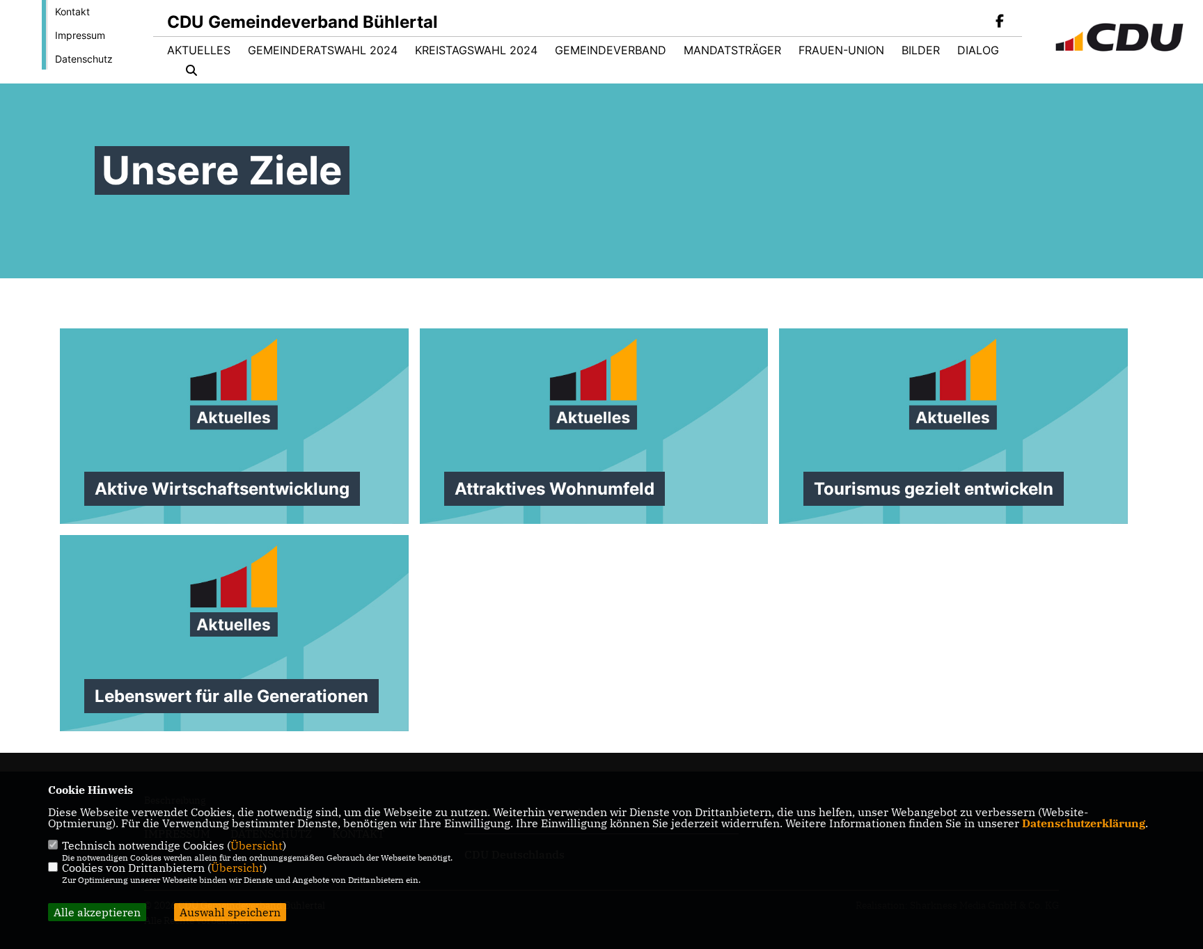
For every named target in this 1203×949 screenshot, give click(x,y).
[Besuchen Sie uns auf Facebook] (999, 22)
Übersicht (256, 845)
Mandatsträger (732, 50)
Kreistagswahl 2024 (476, 50)
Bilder (921, 50)
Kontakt (72, 11)
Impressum (80, 35)
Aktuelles (198, 50)
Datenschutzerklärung (1083, 823)
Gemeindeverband (610, 50)
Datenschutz (84, 59)
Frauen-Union (841, 50)
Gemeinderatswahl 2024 (323, 50)
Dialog (978, 50)
